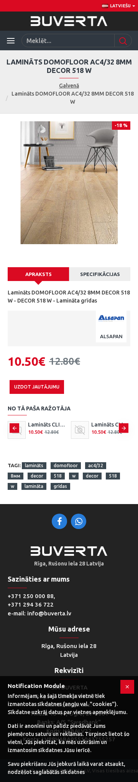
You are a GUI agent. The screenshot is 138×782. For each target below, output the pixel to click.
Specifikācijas (100, 274)
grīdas (60, 486)
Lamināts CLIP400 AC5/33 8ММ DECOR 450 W (111, 425)
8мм (15, 475)
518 (58, 475)
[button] (14, 428)
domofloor (66, 465)
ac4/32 (95, 465)
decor (37, 475)
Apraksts (38, 274)
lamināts (34, 465)
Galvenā (69, 86)
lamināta (34, 486)
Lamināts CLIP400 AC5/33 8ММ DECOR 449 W (47, 425)
